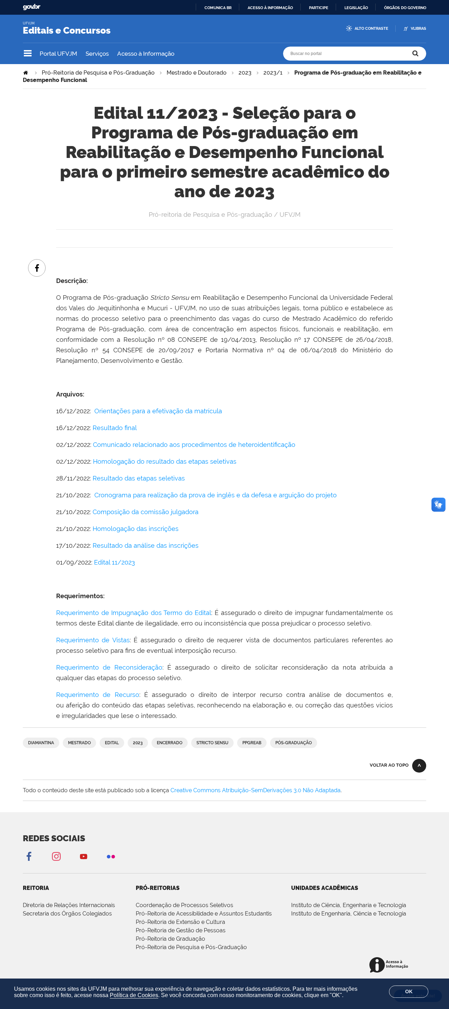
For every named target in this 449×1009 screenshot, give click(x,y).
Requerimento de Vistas (93, 640)
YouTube (83, 856)
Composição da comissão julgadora (146, 512)
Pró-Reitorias (158, 888)
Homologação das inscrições (136, 528)
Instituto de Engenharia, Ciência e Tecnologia (348, 913)
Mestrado (79, 742)
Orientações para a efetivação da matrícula (158, 411)
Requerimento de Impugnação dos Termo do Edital (133, 612)
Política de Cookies (134, 995)
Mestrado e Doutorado (197, 72)
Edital (112, 742)
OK (409, 991)
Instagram (56, 856)
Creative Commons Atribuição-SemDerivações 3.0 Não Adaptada (255, 790)
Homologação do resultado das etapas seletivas (164, 461)
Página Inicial (26, 72)
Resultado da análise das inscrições (146, 545)
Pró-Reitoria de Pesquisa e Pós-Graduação (98, 72)
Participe (318, 7)
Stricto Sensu (212, 742)
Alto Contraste (371, 28)
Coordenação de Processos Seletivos (184, 905)
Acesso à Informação (145, 53)
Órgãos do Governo (405, 7)
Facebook (29, 856)
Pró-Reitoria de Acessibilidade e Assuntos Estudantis (204, 913)
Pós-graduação (293, 742)
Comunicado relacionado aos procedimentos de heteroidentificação (194, 444)
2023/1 (272, 72)
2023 (245, 72)
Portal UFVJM (58, 53)
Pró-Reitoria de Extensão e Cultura (180, 922)
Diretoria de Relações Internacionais (69, 905)
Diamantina (41, 742)
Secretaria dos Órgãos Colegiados (67, 913)
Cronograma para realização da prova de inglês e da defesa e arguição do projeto (215, 495)
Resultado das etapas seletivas (139, 478)
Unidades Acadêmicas (324, 888)
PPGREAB (251, 742)
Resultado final (115, 427)
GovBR (31, 7)
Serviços (97, 53)
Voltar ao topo (389, 765)
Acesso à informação (270, 7)
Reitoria (36, 888)
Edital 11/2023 (114, 562)
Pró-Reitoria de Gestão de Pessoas (181, 930)
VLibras (418, 28)
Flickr (111, 856)
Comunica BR (218, 7)
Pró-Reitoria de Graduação (170, 938)
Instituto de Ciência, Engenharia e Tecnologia (348, 905)
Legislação (356, 7)
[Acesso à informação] (389, 965)
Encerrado (169, 742)
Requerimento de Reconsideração (109, 667)
